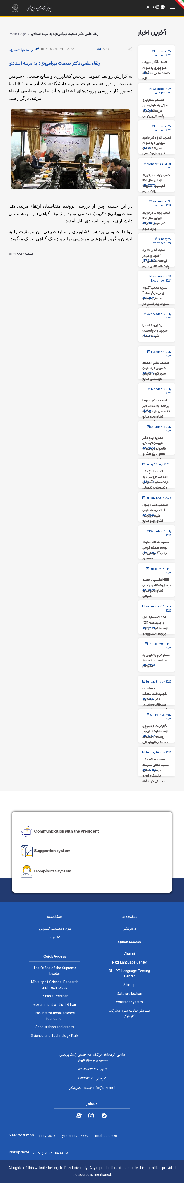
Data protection (129, 993)
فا (153, 7)
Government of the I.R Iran (54, 1004)
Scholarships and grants (54, 1027)
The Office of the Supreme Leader (54, 971)
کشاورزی (55, 937)
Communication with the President (66, 831)
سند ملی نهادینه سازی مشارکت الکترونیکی (129, 1013)
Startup (129, 985)
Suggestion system (52, 850)
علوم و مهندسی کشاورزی (54, 928)
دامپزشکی (129, 928)
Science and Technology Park (54, 1036)
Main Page (17, 34)
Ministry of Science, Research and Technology (54, 985)
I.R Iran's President (55, 996)
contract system (129, 1002)
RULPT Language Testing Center (129, 974)
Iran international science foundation (55, 1016)
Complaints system (52, 871)
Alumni (129, 954)
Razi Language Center (129, 962)
